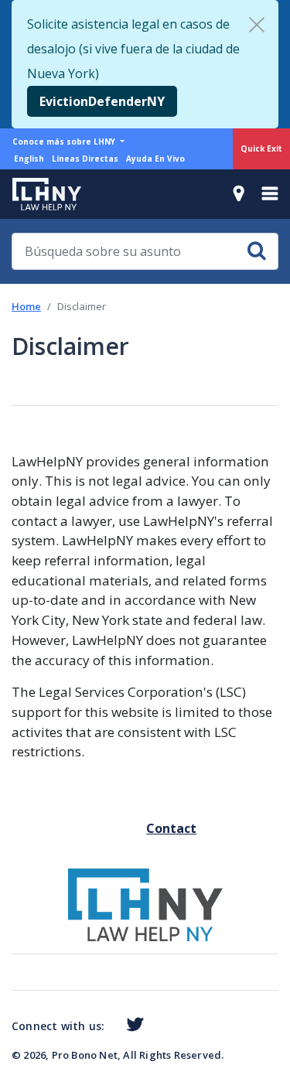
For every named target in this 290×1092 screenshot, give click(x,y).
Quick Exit (261, 148)
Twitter (132, 1024)
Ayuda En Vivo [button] (155, 158)
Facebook (110, 1027)
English (29, 158)
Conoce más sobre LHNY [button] (65, 141)
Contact (152, 828)
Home (26, 306)
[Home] (40, 194)
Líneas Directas (85, 158)
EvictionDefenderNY (102, 101)
